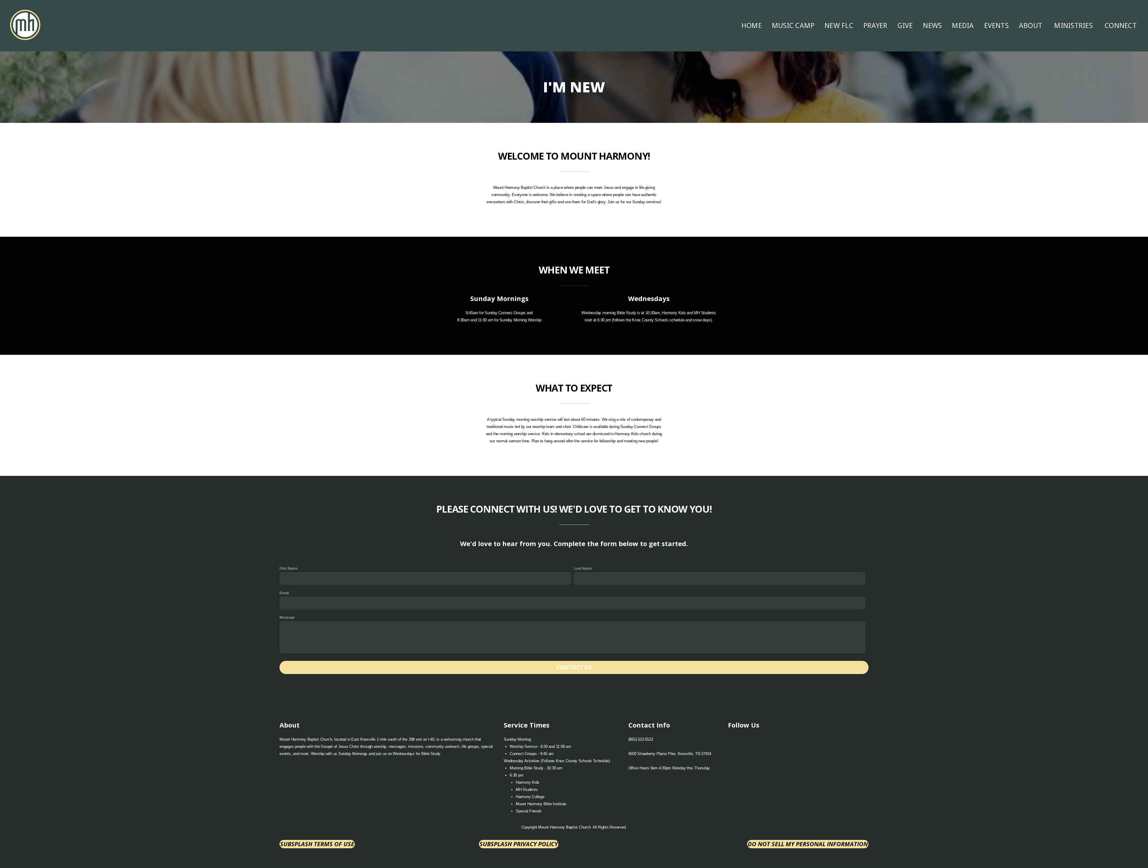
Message (287, 617)
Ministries (1074, 26)
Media (963, 26)
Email (284, 593)
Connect (1121, 26)
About (1031, 26)
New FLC (839, 26)
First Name (289, 568)
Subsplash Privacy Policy (519, 844)
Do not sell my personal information (808, 844)
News (932, 26)
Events (996, 26)
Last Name (583, 568)
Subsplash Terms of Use (317, 844)
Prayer (875, 26)
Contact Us (574, 667)
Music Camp (793, 26)
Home (751, 26)
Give (905, 26)
